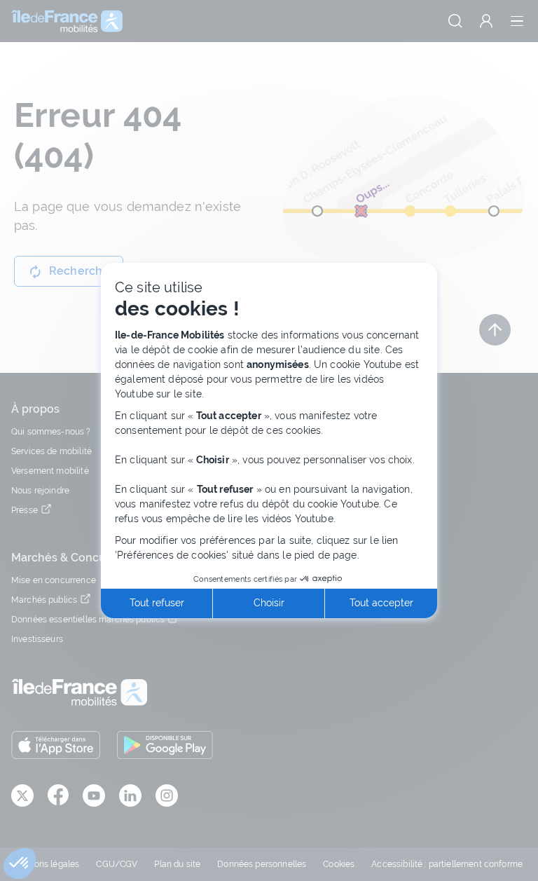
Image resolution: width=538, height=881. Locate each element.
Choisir (269, 602)
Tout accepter (381, 602)
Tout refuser (157, 602)
